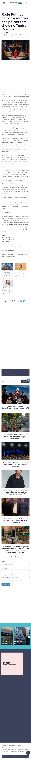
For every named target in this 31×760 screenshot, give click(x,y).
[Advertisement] (15, 78)
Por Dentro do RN (10, 254)
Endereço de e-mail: (7, 575)
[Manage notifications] (28, 757)
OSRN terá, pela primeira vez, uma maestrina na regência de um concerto (15, 465)
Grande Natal (23, 34)
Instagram (25, 254)
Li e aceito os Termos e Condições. (12, 580)
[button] (27, 3)
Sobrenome (5, 568)
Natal (7, 36)
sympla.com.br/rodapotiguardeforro (12, 186)
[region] (15, 751)
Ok (15, 756)
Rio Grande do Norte (15, 36)
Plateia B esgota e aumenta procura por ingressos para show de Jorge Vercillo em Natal (15, 493)
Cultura (8, 34)
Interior (4, 36)
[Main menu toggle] (4, 3)
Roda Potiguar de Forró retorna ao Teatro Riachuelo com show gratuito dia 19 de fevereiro (7, 273)
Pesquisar (25, 381)
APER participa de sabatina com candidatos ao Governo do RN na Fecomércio (15, 521)
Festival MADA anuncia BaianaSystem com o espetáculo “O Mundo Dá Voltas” (15, 408)
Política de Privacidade (20, 753)
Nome (3, 561)
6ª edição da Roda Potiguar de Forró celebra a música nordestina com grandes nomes (7, 290)
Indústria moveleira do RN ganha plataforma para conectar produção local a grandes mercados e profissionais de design (15, 550)
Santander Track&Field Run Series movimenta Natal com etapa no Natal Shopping (15, 437)
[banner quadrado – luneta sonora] (12, 663)
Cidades (4, 34)
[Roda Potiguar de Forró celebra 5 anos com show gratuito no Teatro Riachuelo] (20, 266)
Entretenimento (15, 34)
